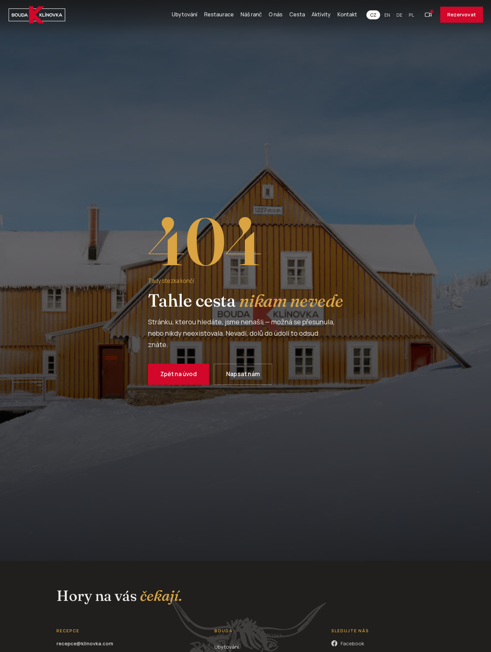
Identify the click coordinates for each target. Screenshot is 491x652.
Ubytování (184, 14)
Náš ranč (251, 14)
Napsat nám (243, 374)
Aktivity (321, 14)
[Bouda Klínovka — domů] (37, 14)
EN (387, 15)
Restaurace (219, 14)
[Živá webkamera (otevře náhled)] (428, 14)
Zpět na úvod (178, 374)
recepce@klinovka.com (84, 643)
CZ (373, 15)
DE (399, 15)
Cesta (297, 14)
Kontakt (347, 14)
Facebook (352, 643)
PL (411, 15)
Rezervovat (461, 14)
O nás (276, 14)
